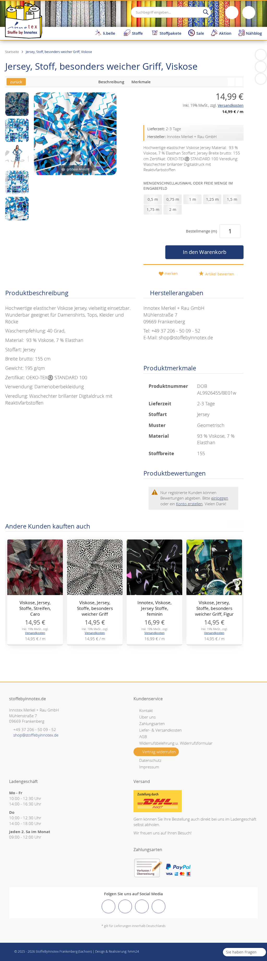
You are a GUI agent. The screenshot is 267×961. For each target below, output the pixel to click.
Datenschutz (150, 760)
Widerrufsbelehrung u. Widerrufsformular (176, 743)
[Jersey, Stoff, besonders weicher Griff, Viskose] (17, 104)
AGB (143, 736)
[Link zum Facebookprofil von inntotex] (108, 906)
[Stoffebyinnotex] (23, 20)
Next (240, 524)
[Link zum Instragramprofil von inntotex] (125, 906)
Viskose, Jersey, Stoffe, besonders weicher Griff (95, 608)
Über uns (147, 717)
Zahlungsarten (152, 723)
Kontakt (146, 710)
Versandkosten (35, 633)
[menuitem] (106, 33)
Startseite (12, 52)
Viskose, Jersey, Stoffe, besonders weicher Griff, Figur (214, 608)
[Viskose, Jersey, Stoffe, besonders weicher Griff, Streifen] (231, 82)
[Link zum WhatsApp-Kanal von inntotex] (158, 906)
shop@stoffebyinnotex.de (35, 735)
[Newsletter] (261, 79)
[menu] (179, 33)
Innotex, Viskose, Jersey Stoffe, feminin (154, 608)
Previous (231, 524)
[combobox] (171, 12)
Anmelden (231, 12)
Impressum (149, 766)
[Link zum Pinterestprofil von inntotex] (142, 906)
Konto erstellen (189, 503)
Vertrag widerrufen (159, 751)
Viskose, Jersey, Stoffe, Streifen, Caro (35, 608)
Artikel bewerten (219, 273)
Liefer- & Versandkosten (160, 730)
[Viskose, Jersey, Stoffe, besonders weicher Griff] (239, 82)
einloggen (219, 498)
